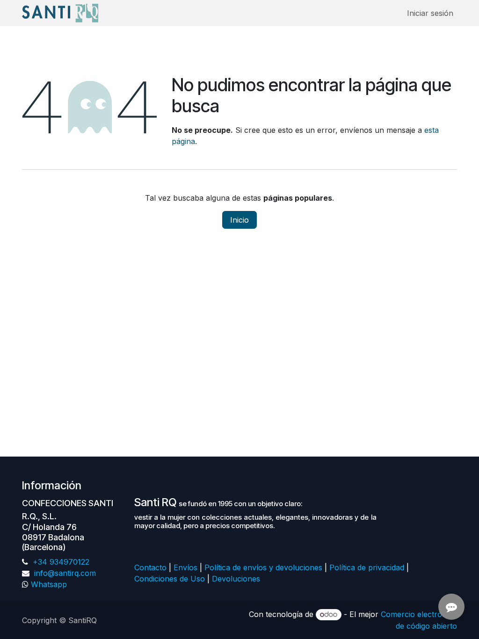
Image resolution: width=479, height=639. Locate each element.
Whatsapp (49, 584)
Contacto (150, 567)
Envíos (185, 567)
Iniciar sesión (430, 13)
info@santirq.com (64, 573)
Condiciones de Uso (169, 578)
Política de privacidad (366, 567)
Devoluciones (237, 578)
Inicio (239, 220)
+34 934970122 (59, 561)
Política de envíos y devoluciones (263, 567)
